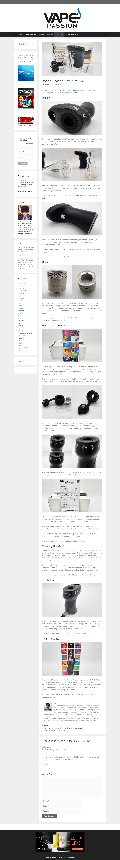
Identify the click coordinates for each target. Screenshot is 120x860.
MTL (19, 315)
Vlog (19, 350)
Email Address (22, 145)
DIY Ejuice (21, 298)
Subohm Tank (22, 340)
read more (29, 234)
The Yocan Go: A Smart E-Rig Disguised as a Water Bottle (63, 728)
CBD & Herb (59, 34)
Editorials (21, 306)
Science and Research (25, 333)
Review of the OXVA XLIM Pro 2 (54, 730)
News (19, 318)
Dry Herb (20, 301)
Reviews (20, 325)
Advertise (50, 34)
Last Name (21, 157)
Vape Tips (21, 343)
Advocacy (21, 286)
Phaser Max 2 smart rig (66, 90)
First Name (21, 151)
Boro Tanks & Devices (25, 291)
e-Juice (20, 303)
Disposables (22, 296)
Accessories (21, 283)
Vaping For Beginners (24, 348)
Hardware (21, 308)
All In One (21, 288)
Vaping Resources (31, 34)
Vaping (20, 345)
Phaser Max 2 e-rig (91, 695)
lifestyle (20, 313)
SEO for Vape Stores (72, 34)
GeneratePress (71, 857)
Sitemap (60, 855)
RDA (19, 323)
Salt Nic (20, 330)
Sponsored (21, 335)
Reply (46, 764)
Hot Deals (21, 311)
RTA (19, 328)
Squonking (21, 338)
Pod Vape (21, 320)
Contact (41, 34)
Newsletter (19, 34)
